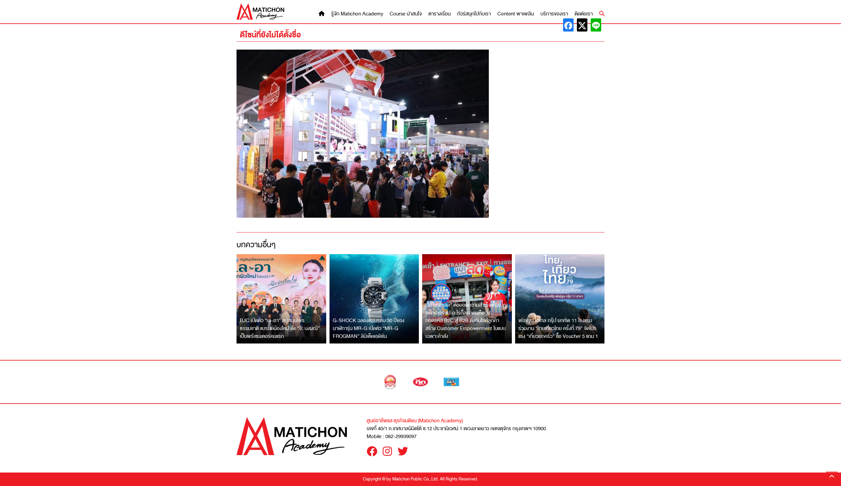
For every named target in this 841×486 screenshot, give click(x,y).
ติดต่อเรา (584, 14)
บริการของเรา (554, 14)
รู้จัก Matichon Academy (357, 14)
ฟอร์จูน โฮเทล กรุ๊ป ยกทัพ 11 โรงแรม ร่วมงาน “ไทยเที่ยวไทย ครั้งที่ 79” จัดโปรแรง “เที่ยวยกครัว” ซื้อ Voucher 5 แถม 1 (558, 328)
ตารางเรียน (439, 14)
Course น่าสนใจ (406, 14)
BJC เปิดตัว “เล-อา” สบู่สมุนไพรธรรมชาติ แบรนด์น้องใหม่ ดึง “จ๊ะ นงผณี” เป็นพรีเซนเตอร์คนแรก (280, 328)
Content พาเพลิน (515, 14)
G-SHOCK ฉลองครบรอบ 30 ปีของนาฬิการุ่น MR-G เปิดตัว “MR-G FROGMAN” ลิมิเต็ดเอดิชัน (368, 328)
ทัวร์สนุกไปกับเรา (474, 14)
